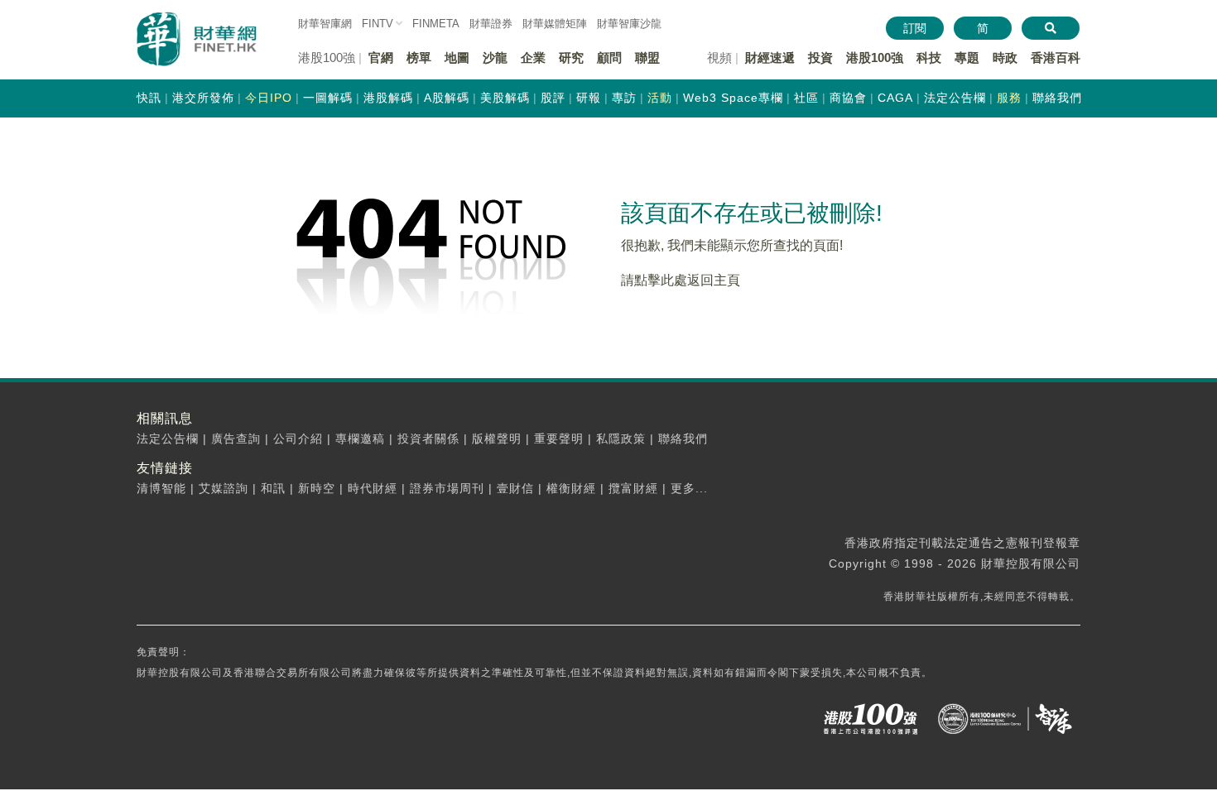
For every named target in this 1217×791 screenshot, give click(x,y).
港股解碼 (388, 97)
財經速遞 (770, 57)
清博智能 (161, 488)
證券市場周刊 (447, 488)
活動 (659, 97)
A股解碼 (446, 97)
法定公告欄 (955, 97)
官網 (380, 57)
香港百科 (1055, 57)
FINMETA (435, 23)
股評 (553, 97)
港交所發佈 (203, 97)
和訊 (273, 488)
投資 (820, 57)
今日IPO (268, 97)
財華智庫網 (325, 23)
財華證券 (490, 23)
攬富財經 (633, 488)
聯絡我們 (1057, 97)
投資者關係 (428, 438)
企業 (533, 57)
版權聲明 (497, 438)
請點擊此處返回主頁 (680, 280)
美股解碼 (505, 97)
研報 (588, 97)
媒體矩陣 (554, 23)
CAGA (895, 97)
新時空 (316, 488)
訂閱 (914, 28)
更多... (689, 488)
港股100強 (874, 57)
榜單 (418, 57)
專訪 (624, 97)
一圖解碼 (328, 97)
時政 (1005, 57)
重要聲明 (559, 438)
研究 (571, 57)
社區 (806, 97)
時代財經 (372, 488)
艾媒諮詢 (223, 488)
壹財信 (515, 488)
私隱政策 (621, 438)
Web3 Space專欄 (733, 97)
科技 (928, 57)
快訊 (149, 97)
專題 (967, 57)
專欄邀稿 (360, 438)
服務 (1009, 97)
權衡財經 (571, 488)
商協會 (848, 97)
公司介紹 (298, 438)
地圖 (457, 57)
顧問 (609, 57)
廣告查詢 (236, 438)
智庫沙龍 (629, 23)
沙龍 (495, 57)
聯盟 (647, 57)
